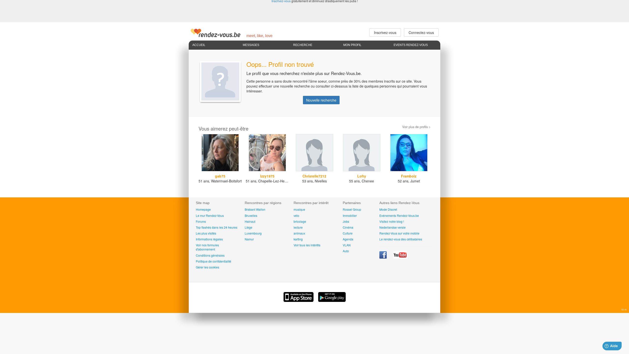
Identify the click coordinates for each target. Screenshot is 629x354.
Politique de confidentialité (213, 261)
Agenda (348, 239)
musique (299, 209)
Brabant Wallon (255, 209)
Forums (201, 221)
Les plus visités (206, 233)
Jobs (346, 221)
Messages (251, 45)
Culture (348, 233)
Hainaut (250, 221)
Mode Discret (388, 209)
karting (298, 239)
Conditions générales (210, 255)
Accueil (198, 45)
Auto (346, 251)
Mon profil (352, 45)
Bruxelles (251, 215)
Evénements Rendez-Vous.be (399, 215)
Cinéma (348, 227)
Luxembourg (253, 233)
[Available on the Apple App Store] (299, 300)
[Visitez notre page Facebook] (383, 257)
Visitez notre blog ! (391, 221)
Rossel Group (352, 209)
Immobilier (350, 215)
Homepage (203, 209)
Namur (249, 239)
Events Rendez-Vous (411, 45)
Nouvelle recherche (321, 100)
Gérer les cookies (207, 267)
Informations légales (209, 239)
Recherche (302, 45)
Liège (248, 227)
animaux (299, 233)
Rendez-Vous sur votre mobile (399, 233)
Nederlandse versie (392, 227)
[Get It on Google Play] (332, 300)
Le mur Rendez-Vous (210, 215)
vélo (296, 215)
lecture (298, 227)
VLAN (347, 245)
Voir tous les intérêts (307, 245)
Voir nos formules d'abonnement (207, 247)
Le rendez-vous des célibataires (400, 239)
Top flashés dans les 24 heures (216, 227)
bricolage (300, 221)
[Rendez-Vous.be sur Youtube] (400, 257)
